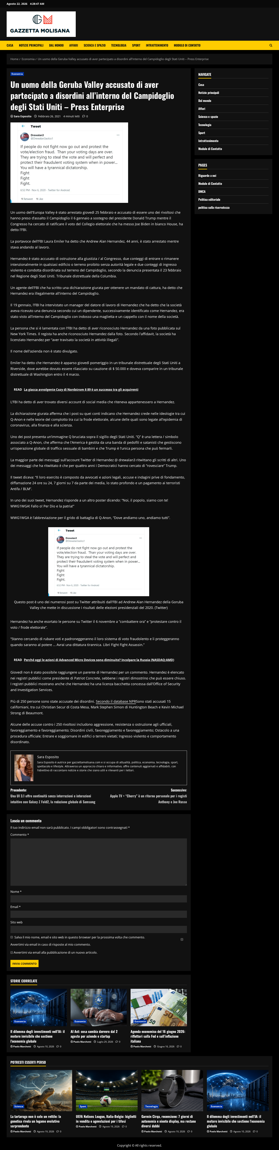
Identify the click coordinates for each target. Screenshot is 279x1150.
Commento (19, 835)
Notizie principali (31, 45)
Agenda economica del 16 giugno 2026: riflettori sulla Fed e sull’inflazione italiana (158, 1036)
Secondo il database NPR (116, 701)
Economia (17, 73)
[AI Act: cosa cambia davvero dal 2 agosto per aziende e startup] (99, 1007)
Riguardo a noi (207, 175)
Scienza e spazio (95, 45)
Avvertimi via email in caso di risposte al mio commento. (50, 944)
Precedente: (52, 795)
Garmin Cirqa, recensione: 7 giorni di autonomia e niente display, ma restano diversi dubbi (168, 1121)
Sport (136, 45)
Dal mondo (56, 45)
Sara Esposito (23, 116)
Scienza (18, 1106)
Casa (10, 45)
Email (15, 907)
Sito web (16, 922)
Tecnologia (118, 45)
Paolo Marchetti (22, 1046)
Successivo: (148, 795)
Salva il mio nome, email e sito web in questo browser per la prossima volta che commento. (79, 937)
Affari (73, 45)
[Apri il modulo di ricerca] (271, 45)
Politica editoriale (209, 199)
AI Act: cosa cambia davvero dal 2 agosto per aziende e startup (94, 1034)
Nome (16, 892)
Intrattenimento (157, 45)
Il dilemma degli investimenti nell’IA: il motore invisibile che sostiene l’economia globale (37, 1036)
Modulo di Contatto (187, 45)
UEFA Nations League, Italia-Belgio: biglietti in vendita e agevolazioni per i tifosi (106, 1119)
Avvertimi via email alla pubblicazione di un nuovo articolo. (55, 952)
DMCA (202, 191)
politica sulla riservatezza (213, 207)
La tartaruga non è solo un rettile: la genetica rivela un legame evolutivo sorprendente (35, 1121)
